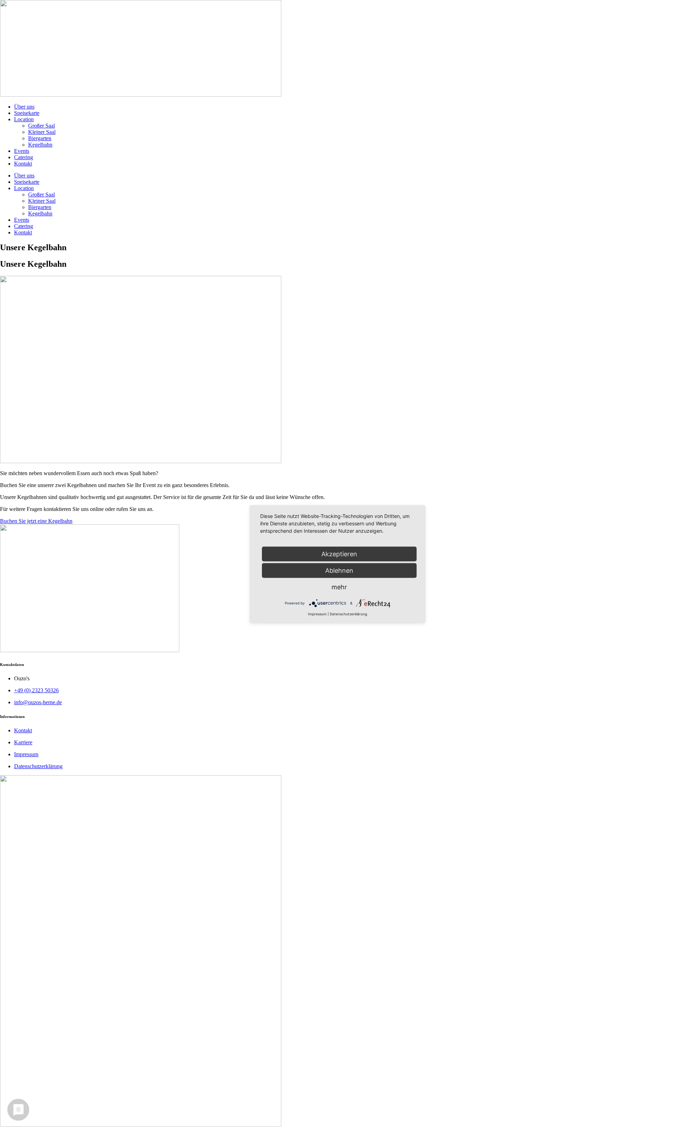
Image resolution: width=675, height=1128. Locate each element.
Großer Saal (41, 126)
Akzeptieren (339, 554)
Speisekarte (26, 113)
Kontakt (23, 164)
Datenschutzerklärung (348, 614)
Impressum (317, 614)
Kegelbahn (40, 145)
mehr (339, 587)
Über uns (24, 107)
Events (21, 151)
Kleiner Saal (42, 132)
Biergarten (39, 138)
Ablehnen (339, 570)
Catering (23, 157)
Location (24, 119)
